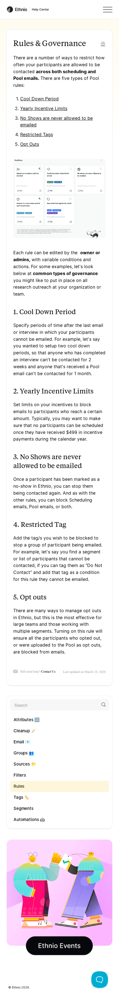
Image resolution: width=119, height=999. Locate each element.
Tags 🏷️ (21, 797)
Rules (19, 786)
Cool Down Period (39, 98)
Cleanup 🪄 (25, 730)
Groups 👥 (24, 753)
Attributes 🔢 (27, 719)
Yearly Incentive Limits (43, 108)
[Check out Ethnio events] (59, 897)
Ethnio (16, 987)
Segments (23, 808)
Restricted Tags (36, 134)
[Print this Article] (103, 44)
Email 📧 (22, 741)
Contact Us (48, 671)
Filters (20, 775)
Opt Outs (29, 144)
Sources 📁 (25, 764)
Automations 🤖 (29, 819)
